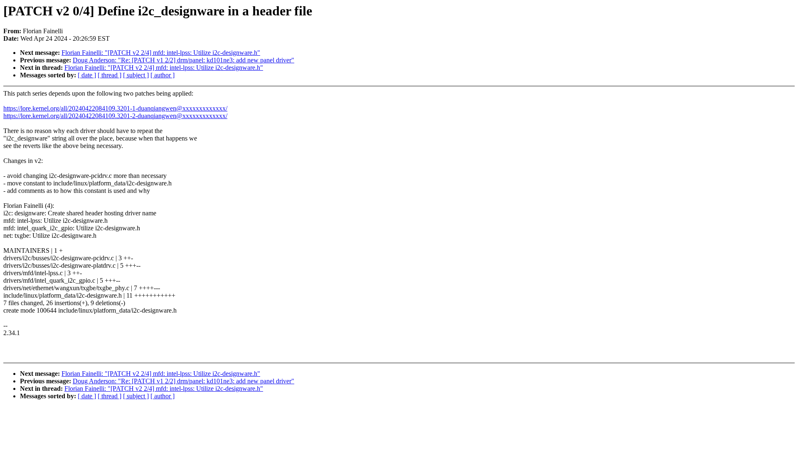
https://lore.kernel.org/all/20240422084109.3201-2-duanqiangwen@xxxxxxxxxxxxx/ (115, 115)
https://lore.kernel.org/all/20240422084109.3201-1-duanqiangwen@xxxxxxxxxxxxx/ (115, 108)
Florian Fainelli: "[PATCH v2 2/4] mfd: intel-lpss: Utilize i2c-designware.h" (161, 52)
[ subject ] (136, 75)
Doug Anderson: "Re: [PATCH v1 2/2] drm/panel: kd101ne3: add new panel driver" (183, 60)
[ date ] (87, 75)
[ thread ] (109, 75)
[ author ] (162, 75)
